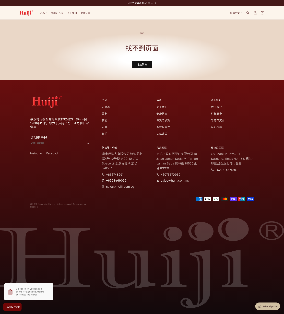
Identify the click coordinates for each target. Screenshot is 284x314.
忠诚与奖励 (218, 120)
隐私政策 (161, 134)
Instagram (36, 153)
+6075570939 (170, 174)
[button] (43, 12)
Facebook (52, 153)
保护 (104, 134)
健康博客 (161, 114)
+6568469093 (116, 180)
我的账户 (216, 107)
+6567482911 (115, 174)
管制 (104, 114)
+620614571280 (226, 170)
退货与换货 (163, 120)
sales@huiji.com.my (175, 180)
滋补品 (106, 107)
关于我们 (161, 107)
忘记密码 (216, 127)
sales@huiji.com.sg (120, 186)
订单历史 (216, 114)
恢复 (104, 120)
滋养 (104, 127)
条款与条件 (163, 127)
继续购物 (142, 64)
